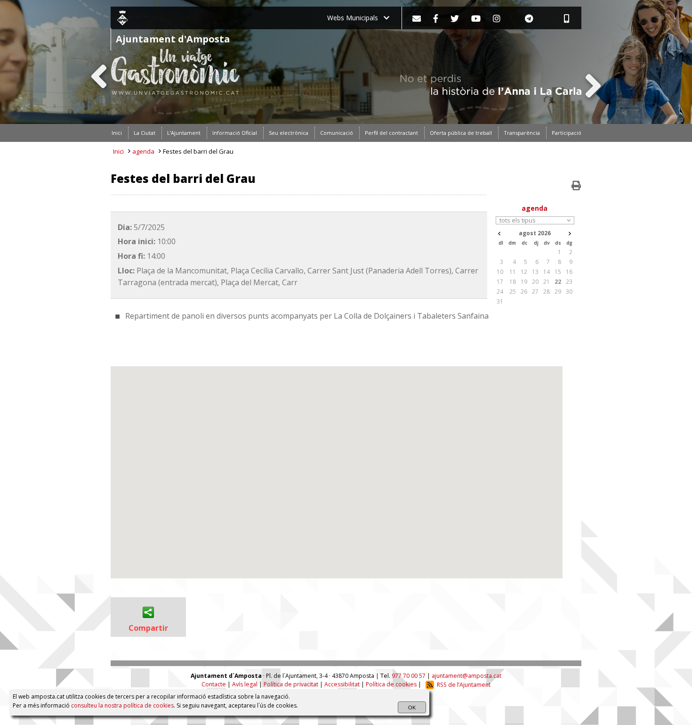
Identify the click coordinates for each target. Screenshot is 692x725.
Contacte (213, 685)
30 (569, 292)
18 (512, 282)
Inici (118, 151)
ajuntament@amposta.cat (466, 676)
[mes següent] (569, 233)
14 (546, 272)
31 (500, 301)
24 (500, 292)
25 (512, 292)
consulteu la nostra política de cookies (122, 705)
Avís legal (244, 685)
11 (512, 272)
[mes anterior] (499, 233)
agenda (143, 151)
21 (546, 282)
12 (524, 272)
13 (535, 272)
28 (546, 292)
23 (569, 282)
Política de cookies (391, 685)
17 (500, 282)
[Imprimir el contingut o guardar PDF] (576, 185)
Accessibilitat (342, 685)
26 (524, 292)
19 (524, 282)
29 (558, 292)
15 (558, 272)
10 (500, 272)
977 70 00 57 (409, 676)
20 (535, 282)
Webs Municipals (355, 17)
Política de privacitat (291, 685)
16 (569, 272)
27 (535, 292)
